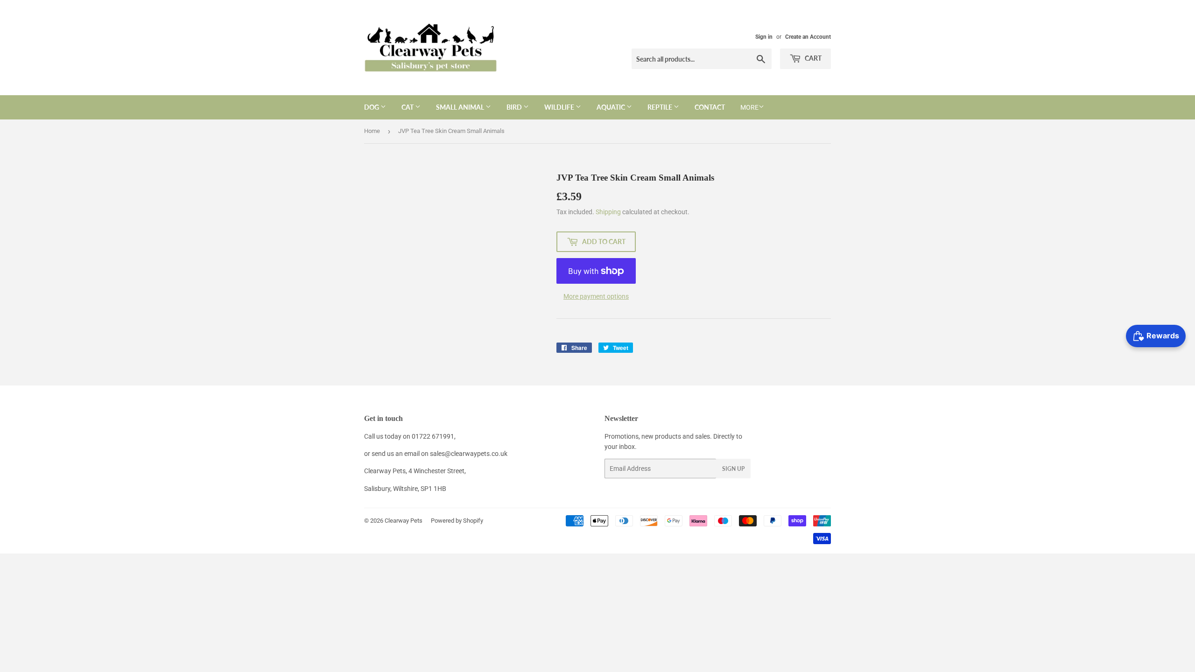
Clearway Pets (403, 520)
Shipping (608, 212)
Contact (710, 107)
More (749, 107)
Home (372, 130)
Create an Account (808, 37)
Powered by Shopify (457, 520)
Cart (812, 58)
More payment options (596, 296)
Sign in (764, 37)
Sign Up (733, 468)
